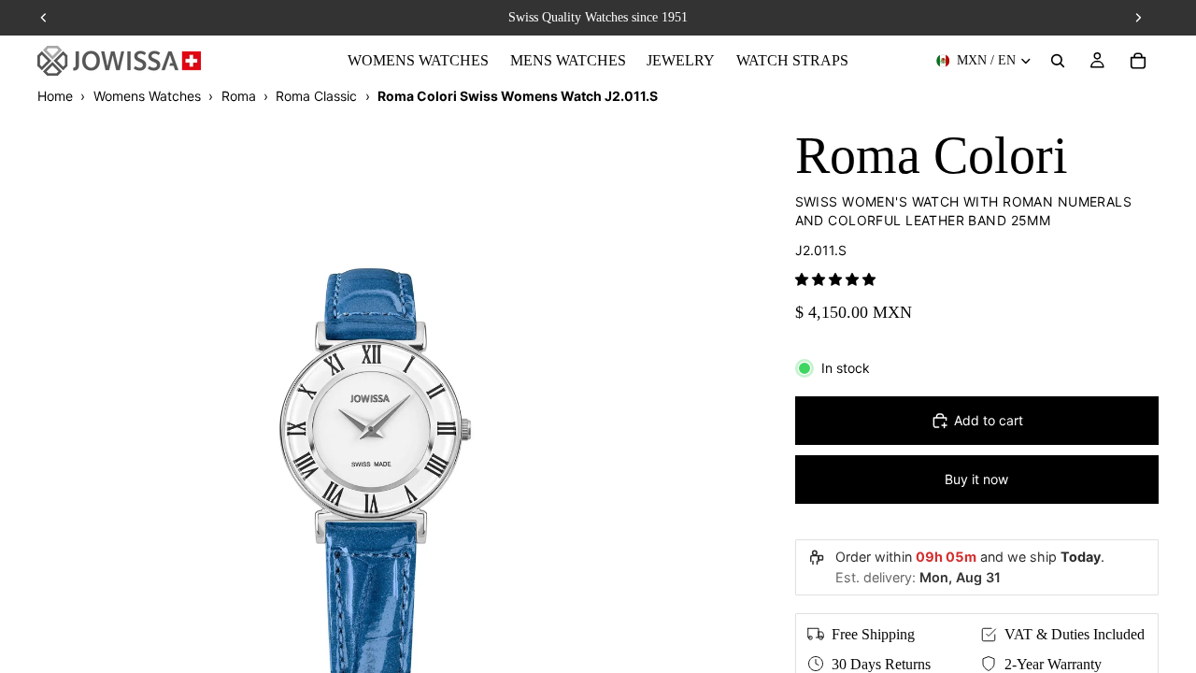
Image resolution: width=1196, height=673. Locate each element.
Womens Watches (147, 96)
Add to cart (988, 420)
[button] (835, 279)
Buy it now (976, 479)
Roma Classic (316, 96)
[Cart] (1138, 60)
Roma (238, 96)
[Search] (1057, 60)
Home (55, 96)
